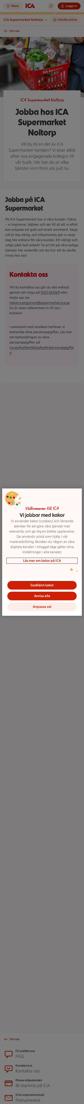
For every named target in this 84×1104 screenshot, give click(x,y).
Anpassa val (42, 607)
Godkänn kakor (42, 585)
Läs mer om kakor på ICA (42, 561)
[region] (42, 552)
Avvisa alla (42, 596)
